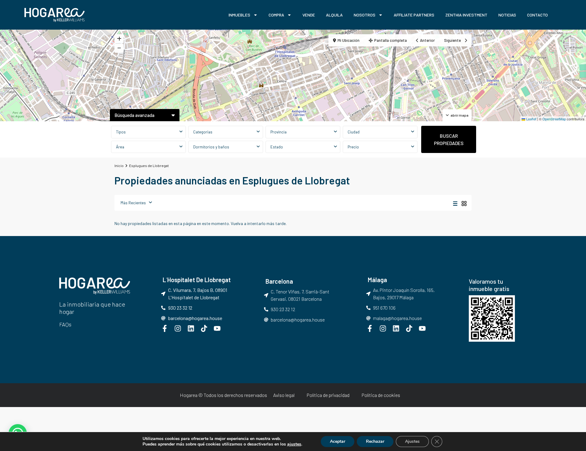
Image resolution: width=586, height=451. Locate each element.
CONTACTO (537, 14)
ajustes (294, 444)
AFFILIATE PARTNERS (414, 14)
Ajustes (412, 441)
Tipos (121, 131)
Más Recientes (133, 202)
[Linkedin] (190, 328)
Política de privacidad (328, 395)
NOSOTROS (364, 14)
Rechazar (375, 441)
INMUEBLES (239, 14)
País (303, 132)
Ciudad (354, 131)
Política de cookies (381, 395)
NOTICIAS (507, 14)
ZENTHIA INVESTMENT (466, 14)
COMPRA (276, 14)
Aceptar (337, 441)
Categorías (202, 131)
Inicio (119, 165)
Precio (353, 146)
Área (120, 146)
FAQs (65, 324)
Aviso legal (284, 395)
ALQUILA (334, 14)
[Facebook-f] (164, 328)
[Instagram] (177, 328)
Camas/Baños (225, 147)
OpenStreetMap (554, 118)
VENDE (308, 14)
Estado (276, 146)
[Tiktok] (204, 328)
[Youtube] (217, 328)
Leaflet (530, 118)
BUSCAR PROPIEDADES (449, 139)
